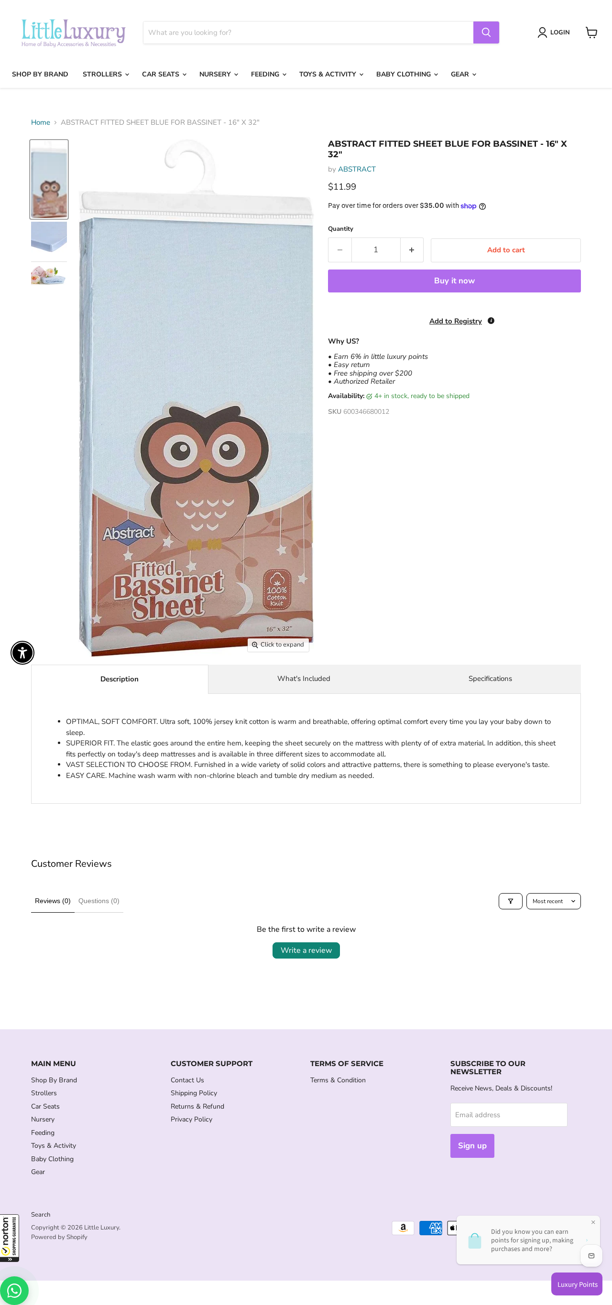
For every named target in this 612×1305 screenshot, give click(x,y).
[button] (9, 1238)
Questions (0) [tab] (99, 901)
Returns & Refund (197, 1106)
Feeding (266, 74)
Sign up (472, 1145)
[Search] (486, 32)
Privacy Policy (191, 1119)
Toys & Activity (328, 74)
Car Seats (161, 74)
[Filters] (511, 901)
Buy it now (454, 280)
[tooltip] (491, 320)
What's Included (303, 678)
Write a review (306, 950)
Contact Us (187, 1080)
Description (119, 679)
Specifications (490, 678)
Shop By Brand (40, 74)
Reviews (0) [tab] (53, 901)
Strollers (103, 74)
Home (40, 123)
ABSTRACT (357, 169)
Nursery (216, 74)
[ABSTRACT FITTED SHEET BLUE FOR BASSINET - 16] (49, 179)
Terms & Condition (338, 1080)
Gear (461, 74)
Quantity (340, 229)
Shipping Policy (194, 1093)
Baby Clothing (404, 74)
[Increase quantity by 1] (412, 249)
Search (40, 1214)
